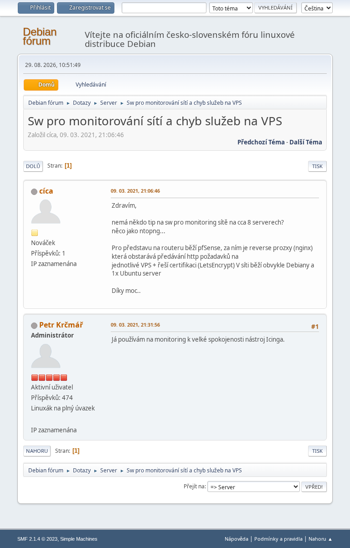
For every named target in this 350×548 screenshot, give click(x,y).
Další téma (305, 142)
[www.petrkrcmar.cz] (34, 419)
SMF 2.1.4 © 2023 (37, 539)
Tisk (317, 166)
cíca (46, 191)
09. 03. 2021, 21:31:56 (135, 324)
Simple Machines (79, 539)
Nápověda (236, 538)
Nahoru (37, 450)
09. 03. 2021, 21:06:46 (135, 190)
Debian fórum (40, 36)
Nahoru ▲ (321, 538)
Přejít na (194, 486)
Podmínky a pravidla (278, 538)
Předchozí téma (261, 142)
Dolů (33, 166)
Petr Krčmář (61, 325)
